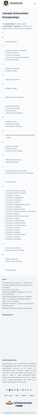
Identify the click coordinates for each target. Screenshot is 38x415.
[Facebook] (7, 390)
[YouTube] (17, 390)
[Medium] (23, 390)
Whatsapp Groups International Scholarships (17, 308)
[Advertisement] (19, 336)
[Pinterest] (28, 390)
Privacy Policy (8, 395)
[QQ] (31, 390)
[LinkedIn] (25, 390)
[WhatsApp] (15, 390)
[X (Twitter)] (9, 390)
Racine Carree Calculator (10, 290)
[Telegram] (20, 390)
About (17, 395)
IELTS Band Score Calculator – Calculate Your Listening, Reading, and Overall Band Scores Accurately (17, 285)
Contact (24, 395)
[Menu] (35, 3)
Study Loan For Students (10, 301)
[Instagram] (12, 390)
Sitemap (31, 395)
